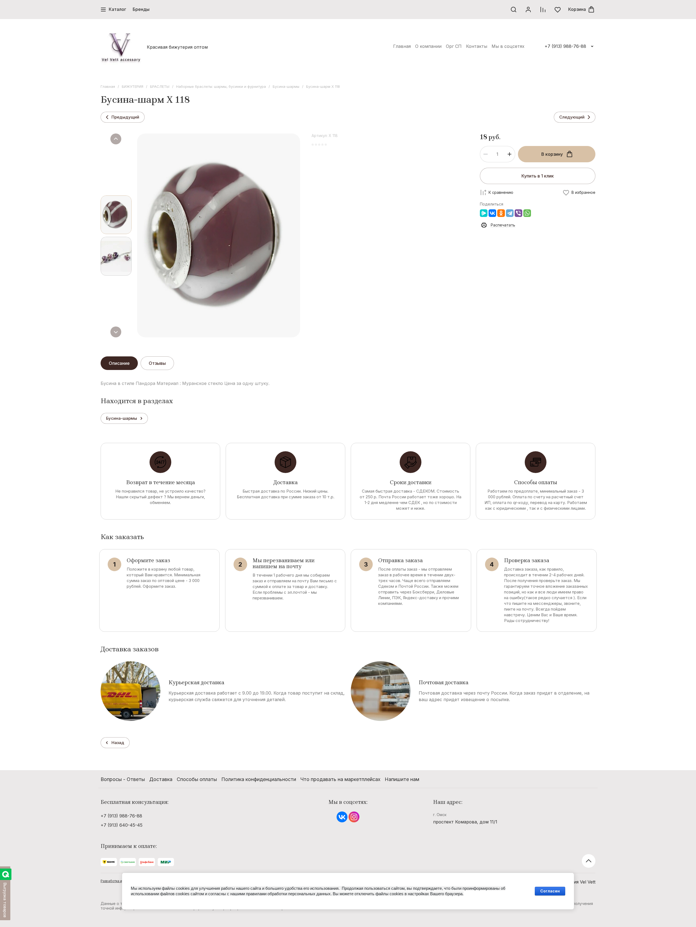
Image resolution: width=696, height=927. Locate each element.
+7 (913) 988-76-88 (565, 46)
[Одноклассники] (501, 213)
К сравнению (501, 192)
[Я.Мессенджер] (483, 213)
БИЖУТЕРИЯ (132, 86)
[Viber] (518, 213)
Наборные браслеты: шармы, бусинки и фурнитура (221, 86)
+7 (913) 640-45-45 (121, 825)
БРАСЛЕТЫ (159, 86)
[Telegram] (510, 213)
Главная (108, 86)
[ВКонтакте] (492, 213)
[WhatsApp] (527, 213)
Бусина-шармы (286, 86)
